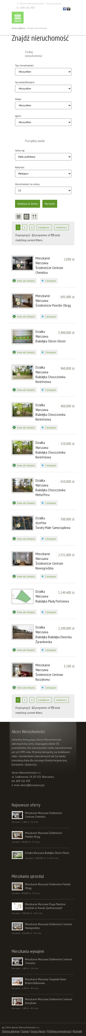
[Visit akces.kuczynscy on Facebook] (64, 9)
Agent (18, 116)
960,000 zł (67, 368)
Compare (51, 280)
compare (34, 217)
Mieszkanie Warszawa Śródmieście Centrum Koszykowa (49, 672)
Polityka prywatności (59, 1031)
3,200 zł (69, 666)
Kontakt (77, 1031)
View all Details (26, 280)
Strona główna (18, 28)
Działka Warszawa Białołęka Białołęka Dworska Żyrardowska (53, 634)
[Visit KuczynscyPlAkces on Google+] (68, 9)
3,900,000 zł (66, 332)
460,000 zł (67, 406)
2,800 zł (69, 259)
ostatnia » (61, 227)
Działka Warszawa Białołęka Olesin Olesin (47, 853)
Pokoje (18, 99)
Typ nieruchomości (24, 65)
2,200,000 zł (66, 628)
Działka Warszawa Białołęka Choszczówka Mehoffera (50, 487)
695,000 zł (67, 297)
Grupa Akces (38, 1031)
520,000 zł (67, 443)
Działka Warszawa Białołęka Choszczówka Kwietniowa (50, 374)
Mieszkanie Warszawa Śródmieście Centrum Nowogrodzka (49, 560)
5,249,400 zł (66, 592)
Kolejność (19, 167)
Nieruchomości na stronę (27, 184)
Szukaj (25, 1031)
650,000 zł (67, 481)
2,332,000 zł (66, 555)
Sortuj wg (19, 150)
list (26, 217)
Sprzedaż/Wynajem (24, 82)
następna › (44, 227)
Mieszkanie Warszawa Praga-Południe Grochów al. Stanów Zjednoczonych (45, 906)
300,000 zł (67, 519)
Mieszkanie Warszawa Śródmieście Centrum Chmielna (49, 265)
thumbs (19, 217)
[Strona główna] (43, 18)
